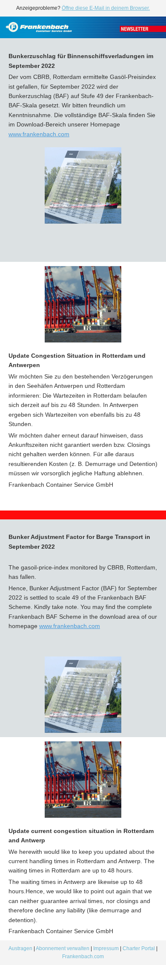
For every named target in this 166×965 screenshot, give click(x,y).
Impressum (106, 948)
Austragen (20, 948)
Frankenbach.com (83, 956)
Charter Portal (139, 948)
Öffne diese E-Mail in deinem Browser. (106, 8)
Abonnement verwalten (62, 948)
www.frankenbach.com (39, 134)
